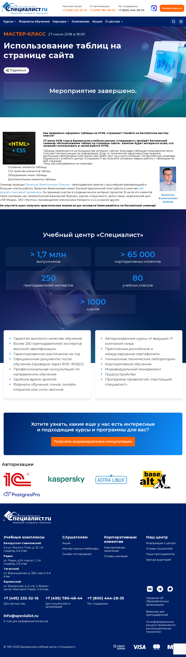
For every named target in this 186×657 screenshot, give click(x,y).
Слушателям (75, 537)
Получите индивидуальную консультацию (93, 442)
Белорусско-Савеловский (22, 543)
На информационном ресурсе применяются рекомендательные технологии (160, 626)
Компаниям (80, 21)
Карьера (59, 21)
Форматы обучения (34, 21)
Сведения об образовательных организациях (157, 601)
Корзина (181, 21)
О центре (112, 21)
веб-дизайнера (31, 192)
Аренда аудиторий (158, 559)
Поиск (173, 21)
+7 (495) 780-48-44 (103, 10)
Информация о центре (161, 543)
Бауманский (12, 581)
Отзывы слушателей (159, 548)
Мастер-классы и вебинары (80, 548)
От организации (100, 6)
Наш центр (157, 537)
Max (170, 589)
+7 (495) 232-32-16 (74, 10)
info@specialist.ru (21, 616)
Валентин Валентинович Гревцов (168, 198)
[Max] (154, 8)
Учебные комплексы (24, 537)
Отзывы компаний (116, 556)
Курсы (8, 21)
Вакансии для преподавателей (157, 613)
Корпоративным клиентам (120, 539)
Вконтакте (150, 589)
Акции (97, 21)
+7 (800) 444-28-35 (131, 10)
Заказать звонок (172, 8)
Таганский (11, 568)
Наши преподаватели (160, 554)
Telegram (160, 589)
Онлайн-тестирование (77, 554)
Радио (8, 556)
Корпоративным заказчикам (114, 549)
